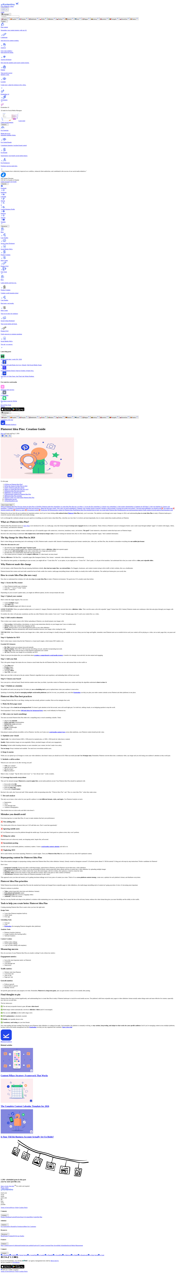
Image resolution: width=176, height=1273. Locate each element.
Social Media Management (75, 1245)
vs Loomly (41, 1255)
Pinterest (71, 513)
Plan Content (4, 1245)
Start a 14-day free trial (7, 1186)
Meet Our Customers (30, 1226)
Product (3, 21)
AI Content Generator (44, 1245)
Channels (3, 184)
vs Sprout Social (22, 1255)
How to (3, 433)
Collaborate (16, 1245)
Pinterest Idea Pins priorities (83, 510)
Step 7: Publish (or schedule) (12, 508)
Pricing (3, 406)
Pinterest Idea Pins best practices (30, 508)
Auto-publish (29, 1245)
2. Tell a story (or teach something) (65, 508)
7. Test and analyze (140, 508)
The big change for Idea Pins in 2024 (28, 506)
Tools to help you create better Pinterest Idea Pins (105, 510)
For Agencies (4, 1226)
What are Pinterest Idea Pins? (9, 506)
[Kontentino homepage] (10, 5)
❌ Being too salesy (19, 510)
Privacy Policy (15, 1207)
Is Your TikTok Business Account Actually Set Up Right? (27, 1137)
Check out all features (7, 122)
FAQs (15, 1236)
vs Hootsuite (5, 1255)
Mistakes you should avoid (153, 508)
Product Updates (8, 1236)
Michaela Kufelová (6, 1041)
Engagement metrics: (137, 510)
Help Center (33, 1217)
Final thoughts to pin (167, 510)
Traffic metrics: (147, 510)
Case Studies (20, 1236)
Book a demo (10, 6)
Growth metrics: (156, 510)
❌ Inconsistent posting (32, 510)
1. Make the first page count (47, 508)
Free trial (3, 6)
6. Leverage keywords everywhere (125, 508)
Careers (13, 1217)
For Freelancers (19, 1226)
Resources (4, 226)
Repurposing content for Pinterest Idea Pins (62, 510)
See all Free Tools (6, 405)
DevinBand (16, 1262)
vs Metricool (67, 1255)
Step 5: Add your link (152, 506)
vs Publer (75, 1255)
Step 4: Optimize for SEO (138, 506)
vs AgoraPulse (33, 1255)
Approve (10, 1245)
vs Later (102, 1255)
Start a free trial (8, 420)
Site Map (39, 1217)
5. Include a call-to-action (107, 508)
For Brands (11, 1226)
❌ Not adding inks (167, 508)
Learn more (22, 121)
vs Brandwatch (83, 1255)
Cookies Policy (23, 1207)
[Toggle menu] (5, 9)
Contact (27, 1217)
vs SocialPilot (58, 1255)
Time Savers (54, 1245)
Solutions (3, 124)
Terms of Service (6, 1207)
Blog (2, 1236)
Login (2, 12)
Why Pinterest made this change (48, 506)
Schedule (22, 1245)
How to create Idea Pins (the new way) (69, 506)
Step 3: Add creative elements (122, 506)
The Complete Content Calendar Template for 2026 (25, 1106)
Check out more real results (8, 181)
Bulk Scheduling (62, 1245)
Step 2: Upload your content (105, 506)
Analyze (35, 1245)
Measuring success (125, 510)
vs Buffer (13, 1255)
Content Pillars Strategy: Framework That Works (24, 1075)
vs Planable (49, 1255)
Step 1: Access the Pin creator (88, 506)
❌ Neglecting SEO (44, 510)
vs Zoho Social (93, 1255)
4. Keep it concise (95, 508)
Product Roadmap (6, 1217)
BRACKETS (55, 1261)
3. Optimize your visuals (83, 508)
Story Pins (26, 526)
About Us (22, 1217)
